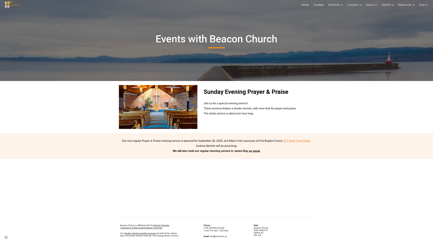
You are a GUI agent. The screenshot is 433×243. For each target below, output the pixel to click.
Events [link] (386, 5)
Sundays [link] (318, 5)
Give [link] (422, 5)
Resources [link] (404, 5)
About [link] (370, 5)
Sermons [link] (334, 5)
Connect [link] (353, 5)
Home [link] (305, 5)
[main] (216, 40)
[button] (6, 237)
